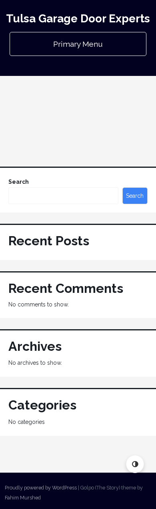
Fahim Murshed (23, 498)
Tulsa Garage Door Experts (78, 18)
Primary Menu (78, 44)
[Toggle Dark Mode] (135, 464)
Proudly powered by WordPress (41, 488)
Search (18, 182)
